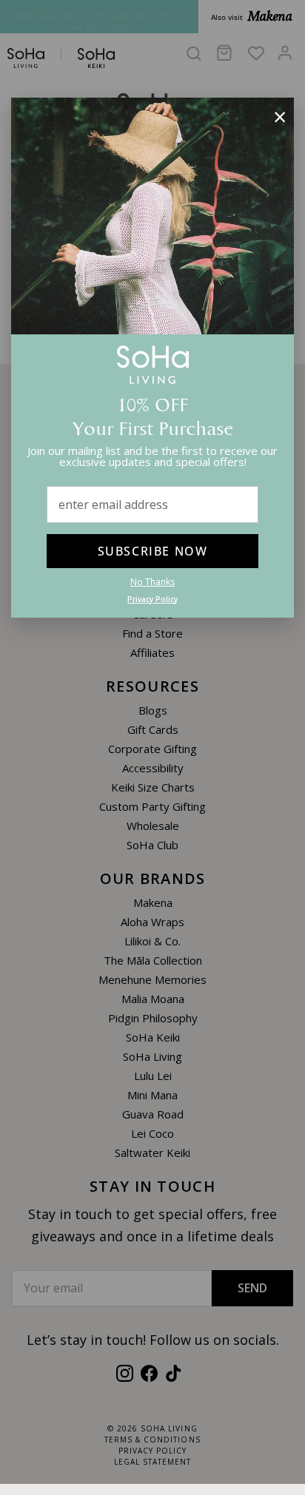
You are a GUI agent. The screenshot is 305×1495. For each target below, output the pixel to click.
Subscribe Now (153, 551)
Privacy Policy (152, 599)
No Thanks (152, 582)
